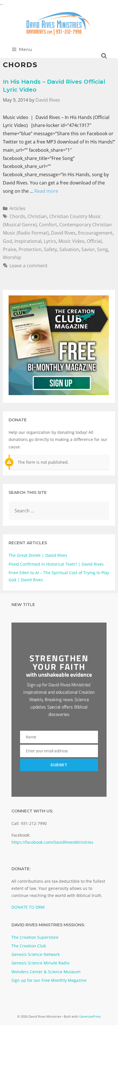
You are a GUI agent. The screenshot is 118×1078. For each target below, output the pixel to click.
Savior (88, 249)
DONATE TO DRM (28, 907)
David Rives (63, 233)
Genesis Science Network (35, 954)
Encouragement (95, 233)
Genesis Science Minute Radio (40, 963)
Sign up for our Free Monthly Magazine (48, 980)
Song (102, 249)
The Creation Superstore (34, 937)
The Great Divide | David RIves (38, 555)
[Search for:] (59, 511)
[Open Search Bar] (104, 56)
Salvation (69, 249)
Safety (50, 249)
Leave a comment (28, 265)
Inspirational (28, 241)
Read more (46, 191)
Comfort (48, 224)
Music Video (71, 241)
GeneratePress (90, 1016)
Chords (17, 216)
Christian (37, 216)
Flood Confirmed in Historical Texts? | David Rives (56, 564)
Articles (17, 208)
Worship (12, 257)
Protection (30, 249)
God (7, 241)
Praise (9, 249)
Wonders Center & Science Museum (45, 971)
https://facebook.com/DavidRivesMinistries (52, 842)
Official (94, 241)
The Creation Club (28, 945)
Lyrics (50, 241)
